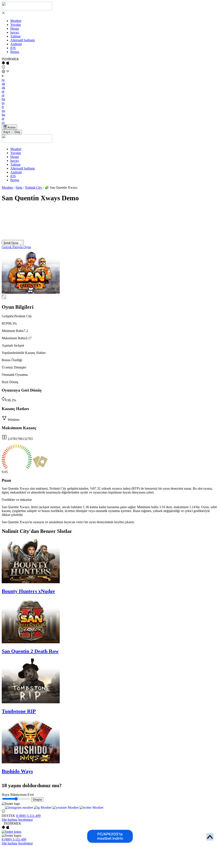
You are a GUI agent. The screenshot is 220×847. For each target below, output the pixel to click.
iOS (13, 48)
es (3, 103)
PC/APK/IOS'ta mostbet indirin (110, 836)
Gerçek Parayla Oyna (16, 247)
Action (11, 127)
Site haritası (9, 819)
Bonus (14, 52)
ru (3, 80)
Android (16, 44)
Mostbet (15, 21)
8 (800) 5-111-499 (28, 816)
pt (3, 91)
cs (3, 122)
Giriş (17, 132)
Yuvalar (15, 24)
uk (3, 83)
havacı (14, 32)
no (3, 111)
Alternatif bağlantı (22, 40)
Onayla (37, 799)
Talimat (15, 36)
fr (3, 107)
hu (3, 114)
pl (3, 95)
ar (3, 118)
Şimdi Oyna (11, 243)
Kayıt (6, 132)
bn (3, 99)
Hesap (14, 28)
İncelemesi (25, 819)
